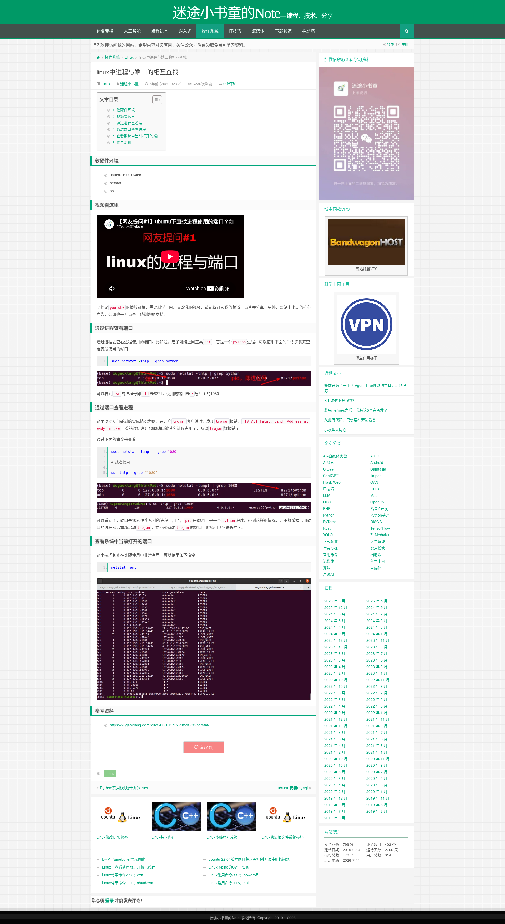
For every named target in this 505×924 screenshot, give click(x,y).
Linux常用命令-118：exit (122, 874)
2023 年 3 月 (376, 666)
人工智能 (132, 31)
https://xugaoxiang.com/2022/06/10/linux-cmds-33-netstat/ (159, 725)
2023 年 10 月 (335, 646)
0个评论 (229, 83)
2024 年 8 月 (334, 614)
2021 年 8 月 (334, 732)
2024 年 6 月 (334, 620)
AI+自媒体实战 (335, 455)
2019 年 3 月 (334, 817)
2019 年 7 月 (334, 811)
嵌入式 (185, 31)
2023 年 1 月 (376, 673)
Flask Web (332, 482)
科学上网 (377, 561)
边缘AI (328, 574)
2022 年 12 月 (335, 679)
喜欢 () (207, 747)
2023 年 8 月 (334, 653)
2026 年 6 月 (334, 600)
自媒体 (375, 567)
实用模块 (377, 548)
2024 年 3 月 (376, 627)
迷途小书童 (129, 83)
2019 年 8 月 (376, 804)
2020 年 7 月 (376, 771)
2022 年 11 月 (378, 679)
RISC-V (376, 521)
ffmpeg (376, 475)
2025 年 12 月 (335, 607)
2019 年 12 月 (335, 798)
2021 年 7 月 (376, 732)
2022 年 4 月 (334, 706)
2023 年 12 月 (335, 640)
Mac (373, 495)
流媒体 (258, 31)
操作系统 (210, 31)
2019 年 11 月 (378, 798)
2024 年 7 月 (376, 614)
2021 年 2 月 (334, 752)
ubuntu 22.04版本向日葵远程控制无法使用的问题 (249, 859)
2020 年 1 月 (376, 791)
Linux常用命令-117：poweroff (233, 874)
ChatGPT (331, 475)
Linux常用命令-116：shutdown (127, 882)
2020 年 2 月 (334, 791)
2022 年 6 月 (334, 699)
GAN (374, 482)
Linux (129, 57)
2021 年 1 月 (376, 752)
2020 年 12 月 (335, 758)
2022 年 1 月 (376, 712)
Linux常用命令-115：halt (229, 882)
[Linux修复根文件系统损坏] (286, 816)
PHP (326, 508)
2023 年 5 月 (376, 660)
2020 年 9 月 (376, 765)
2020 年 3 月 (376, 784)
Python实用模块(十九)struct (124, 787)
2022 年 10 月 (335, 686)
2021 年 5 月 (376, 738)
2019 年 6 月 (376, 811)
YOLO (328, 534)
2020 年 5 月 (376, 778)
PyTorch (330, 521)
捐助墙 (308, 31)
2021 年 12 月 (335, 719)
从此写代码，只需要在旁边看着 (350, 419)
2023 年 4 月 (334, 666)
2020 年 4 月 (334, 784)
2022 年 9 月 (376, 686)
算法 (326, 567)
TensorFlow (380, 528)
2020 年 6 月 (334, 778)
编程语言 (159, 31)
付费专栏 (105, 31)
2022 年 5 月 (376, 699)
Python (329, 515)
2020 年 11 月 (378, 758)
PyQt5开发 (379, 508)
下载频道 (283, 31)
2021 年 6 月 (334, 738)
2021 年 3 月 (376, 745)
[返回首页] (98, 57)
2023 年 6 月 (334, 660)
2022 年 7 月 (376, 692)
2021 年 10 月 (335, 725)
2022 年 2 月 (334, 712)
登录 (390, 44)
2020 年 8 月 (334, 771)
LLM (326, 495)
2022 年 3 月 (376, 706)
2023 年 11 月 (378, 640)
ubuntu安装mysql (293, 787)
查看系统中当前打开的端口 (139, 135)
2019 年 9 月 (334, 804)
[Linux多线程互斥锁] (231, 816)
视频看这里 (126, 116)
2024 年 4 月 (334, 627)
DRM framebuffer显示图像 (123, 859)
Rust (327, 528)
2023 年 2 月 (334, 673)
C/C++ (328, 469)
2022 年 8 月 (334, 692)
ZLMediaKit (379, 534)
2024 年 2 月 (334, 633)
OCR (327, 501)
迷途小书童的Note (225, 917)
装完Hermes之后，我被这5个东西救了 (355, 410)
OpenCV (377, 501)
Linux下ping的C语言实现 (229, 867)
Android (376, 462)
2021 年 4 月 (334, 745)
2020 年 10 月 (335, 765)
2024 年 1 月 (376, 633)
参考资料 (124, 142)
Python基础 (379, 515)
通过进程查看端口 (131, 122)
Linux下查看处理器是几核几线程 (128, 867)
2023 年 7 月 (376, 653)
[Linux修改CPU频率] (121, 816)
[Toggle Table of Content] (154, 99)
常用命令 (330, 554)
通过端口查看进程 (131, 129)
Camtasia (378, 469)
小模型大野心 (335, 429)
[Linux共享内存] (176, 816)
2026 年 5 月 (376, 600)
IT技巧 (235, 31)
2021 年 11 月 (378, 719)
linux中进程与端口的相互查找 (138, 71)
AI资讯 (328, 462)
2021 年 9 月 (376, 725)
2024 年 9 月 (376, 607)
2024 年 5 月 (376, 620)
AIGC (374, 455)
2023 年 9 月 (376, 646)
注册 (404, 44)
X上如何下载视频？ (340, 400)
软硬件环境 (126, 109)
